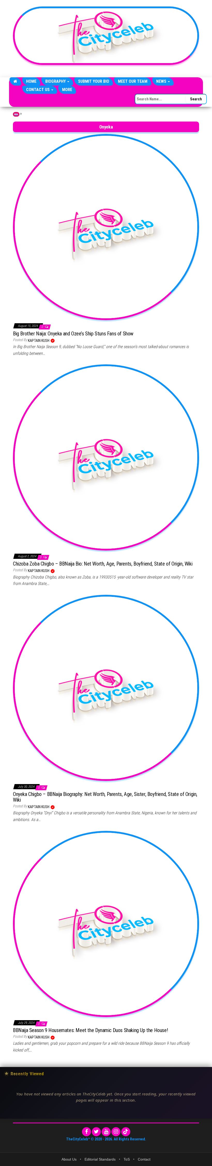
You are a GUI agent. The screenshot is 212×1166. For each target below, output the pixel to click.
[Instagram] (115, 1131)
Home (31, 81)
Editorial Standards (100, 1159)
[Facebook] (86, 1131)
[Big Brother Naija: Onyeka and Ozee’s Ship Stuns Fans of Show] (106, 227)
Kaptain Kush (39, 340)
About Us (69, 1159)
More (67, 89)
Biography (56, 81)
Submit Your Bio (93, 81)
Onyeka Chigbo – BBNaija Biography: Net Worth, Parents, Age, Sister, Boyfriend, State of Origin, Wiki (105, 797)
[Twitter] (96, 1131)
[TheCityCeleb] (15, 81)
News (161, 81)
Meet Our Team (132, 81)
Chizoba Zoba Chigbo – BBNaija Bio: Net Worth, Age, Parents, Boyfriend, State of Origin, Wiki (102, 564)
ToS (127, 1159)
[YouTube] (106, 1131)
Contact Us (38, 89)
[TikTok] (125, 1131)
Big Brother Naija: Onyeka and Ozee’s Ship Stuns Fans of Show (73, 333)
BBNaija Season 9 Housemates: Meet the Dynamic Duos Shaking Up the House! (90, 1030)
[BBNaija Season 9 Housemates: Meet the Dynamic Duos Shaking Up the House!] (106, 923)
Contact (144, 1159)
